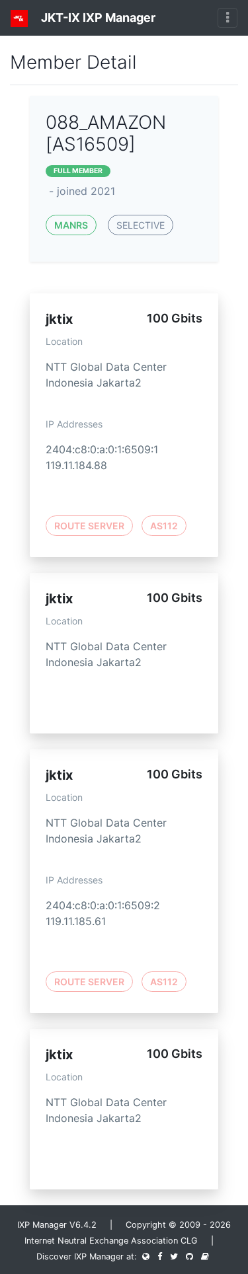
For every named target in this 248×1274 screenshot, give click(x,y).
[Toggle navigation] (227, 18)
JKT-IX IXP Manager (96, 17)
